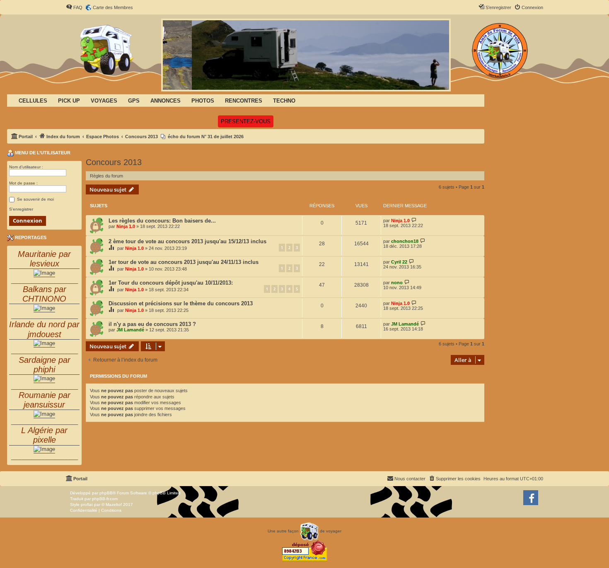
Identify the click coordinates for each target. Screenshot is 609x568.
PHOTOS (202, 101)
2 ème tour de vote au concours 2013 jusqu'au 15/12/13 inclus (187, 241)
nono (397, 282)
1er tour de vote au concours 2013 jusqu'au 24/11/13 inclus (184, 262)
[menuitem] (74, 7)
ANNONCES (165, 101)
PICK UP (69, 101)
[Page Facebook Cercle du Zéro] (530, 497)
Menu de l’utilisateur (42, 152)
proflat (87, 504)
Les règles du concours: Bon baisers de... (162, 221)
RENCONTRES (243, 101)
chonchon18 (404, 241)
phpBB (106, 493)
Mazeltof (114, 504)
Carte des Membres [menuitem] (113, 7)
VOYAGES (104, 101)
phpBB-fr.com (105, 498)
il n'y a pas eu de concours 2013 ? (152, 324)
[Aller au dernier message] (414, 220)
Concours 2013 (114, 162)
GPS (134, 101)
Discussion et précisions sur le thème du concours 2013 (181, 303)
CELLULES (33, 101)
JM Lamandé (130, 329)
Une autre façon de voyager (304, 531)
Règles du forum (106, 175)
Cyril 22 (399, 261)
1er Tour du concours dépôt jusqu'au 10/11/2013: (171, 283)
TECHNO (284, 101)
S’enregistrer (21, 209)
